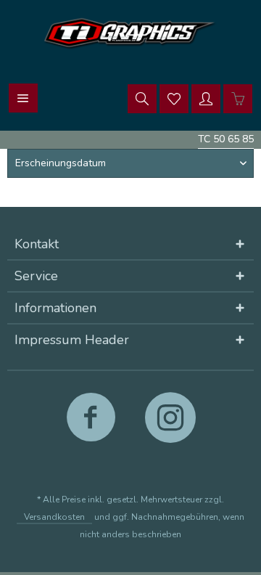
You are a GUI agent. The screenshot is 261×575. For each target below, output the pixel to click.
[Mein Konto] (206, 98)
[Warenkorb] (238, 98)
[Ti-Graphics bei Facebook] (91, 424)
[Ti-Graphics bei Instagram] (170, 424)
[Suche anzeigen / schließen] (142, 98)
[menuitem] (23, 98)
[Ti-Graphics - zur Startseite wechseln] (130, 33)
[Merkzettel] (174, 98)
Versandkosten (54, 517)
